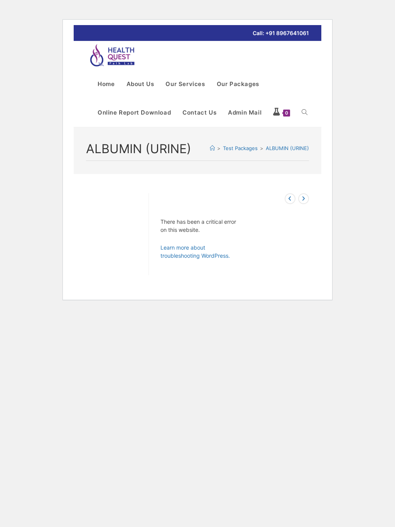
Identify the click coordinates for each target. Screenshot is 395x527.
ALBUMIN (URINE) (287, 148)
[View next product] (303, 198)
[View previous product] (290, 198)
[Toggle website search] (304, 112)
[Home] (212, 148)
